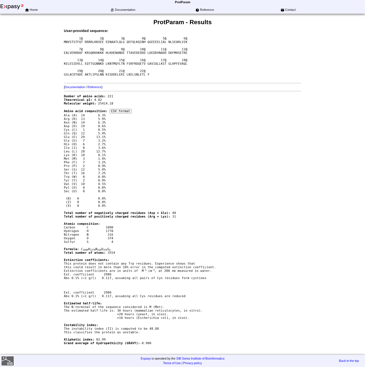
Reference (94, 87)
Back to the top (349, 360)
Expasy (146, 358)
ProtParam (182, 2)
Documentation (75, 87)
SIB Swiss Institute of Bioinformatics (200, 358)
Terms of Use (172, 363)
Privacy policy (192, 363)
